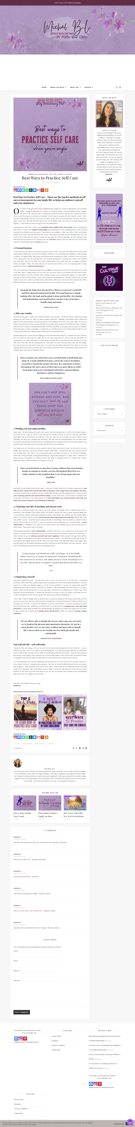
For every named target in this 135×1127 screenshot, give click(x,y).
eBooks (87, 87)
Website (16, 971)
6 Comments (54, 182)
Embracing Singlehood (38, 174)
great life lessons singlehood (41, 209)
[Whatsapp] (27, 190)
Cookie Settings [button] (119, 1124)
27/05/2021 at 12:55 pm (19, 839)
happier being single (39, 230)
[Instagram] (15, 190)
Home (44, 87)
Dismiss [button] (78, 3)
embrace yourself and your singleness (45, 536)
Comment (16, 980)
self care (17, 743)
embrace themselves (36, 266)
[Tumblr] (31, 190)
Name (16, 951)
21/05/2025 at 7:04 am (19, 907)
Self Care (53, 174)
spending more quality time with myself (57, 227)
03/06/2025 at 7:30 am (19, 924)
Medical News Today (51, 307)
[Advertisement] (67, 69)
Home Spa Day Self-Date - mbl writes (26, 877)
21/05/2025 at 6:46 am (19, 890)
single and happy (27, 743)
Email (15, 961)
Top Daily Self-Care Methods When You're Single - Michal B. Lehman (36, 928)
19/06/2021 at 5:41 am (19, 873)
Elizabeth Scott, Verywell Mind (51, 638)
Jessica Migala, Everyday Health (51, 378)
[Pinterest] (42, 190)
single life (51, 743)
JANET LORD (51, 482)
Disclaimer (55, 1041)
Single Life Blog (57, 87)
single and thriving (40, 743)
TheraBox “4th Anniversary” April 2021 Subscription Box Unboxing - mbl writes (40, 842)
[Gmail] (38, 190)
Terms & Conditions (58, 1045)
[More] (46, 190)
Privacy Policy (56, 1036)
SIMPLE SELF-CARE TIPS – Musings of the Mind (29, 859)
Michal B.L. (19, 748)
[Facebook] (19, 190)
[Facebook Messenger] (34, 190)
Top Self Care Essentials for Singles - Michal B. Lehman (31, 894)
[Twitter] (23, 190)
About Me (74, 87)
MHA (51, 571)
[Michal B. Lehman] (67, 30)
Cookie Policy (55, 1050)
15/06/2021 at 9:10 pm (19, 856)
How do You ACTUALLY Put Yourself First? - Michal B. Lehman (34, 911)
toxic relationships (38, 531)
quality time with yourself (49, 611)
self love (52, 239)
